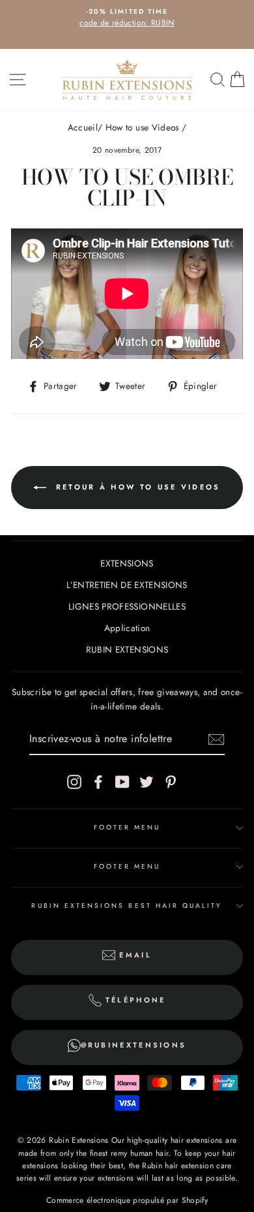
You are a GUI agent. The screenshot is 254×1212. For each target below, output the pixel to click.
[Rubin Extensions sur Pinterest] (170, 782)
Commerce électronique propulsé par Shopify (127, 1200)
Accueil (83, 127)
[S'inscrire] (216, 739)
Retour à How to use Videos (135, 487)
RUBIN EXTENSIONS (127, 649)
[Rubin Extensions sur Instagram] (74, 782)
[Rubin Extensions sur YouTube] (122, 782)
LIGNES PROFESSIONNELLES (127, 606)
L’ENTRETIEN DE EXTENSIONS (127, 584)
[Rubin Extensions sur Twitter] (146, 782)
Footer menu (127, 827)
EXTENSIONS (126, 563)
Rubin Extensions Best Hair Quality (126, 905)
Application (127, 627)
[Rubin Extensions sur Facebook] (98, 782)
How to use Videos (142, 127)
